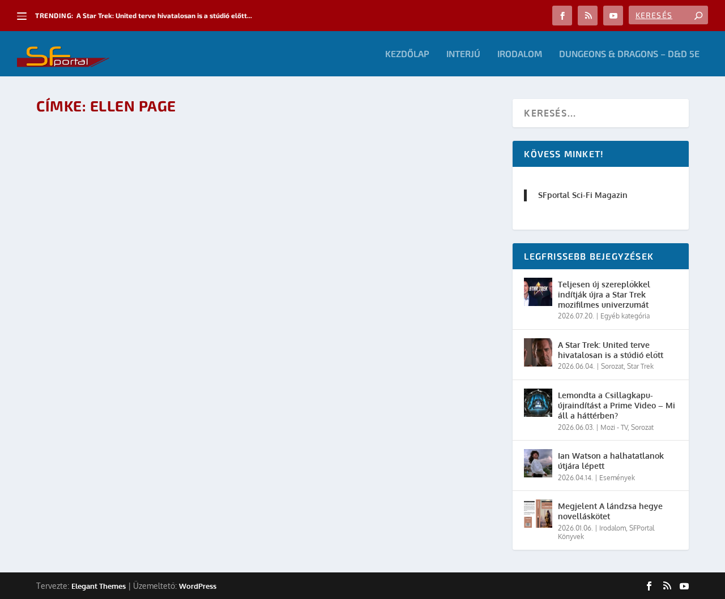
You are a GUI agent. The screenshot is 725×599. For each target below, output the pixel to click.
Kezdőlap (407, 54)
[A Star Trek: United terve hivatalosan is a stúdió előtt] (538, 352)
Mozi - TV (614, 427)
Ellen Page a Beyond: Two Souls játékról (150, 335)
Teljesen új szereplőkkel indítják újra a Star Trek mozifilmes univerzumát (604, 294)
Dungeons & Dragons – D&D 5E (629, 54)
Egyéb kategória (625, 316)
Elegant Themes (98, 586)
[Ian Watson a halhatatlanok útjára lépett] (538, 463)
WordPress (197, 586)
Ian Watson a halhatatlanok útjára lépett (611, 461)
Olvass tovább (87, 385)
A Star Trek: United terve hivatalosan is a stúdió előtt (610, 350)
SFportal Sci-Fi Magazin (583, 195)
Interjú (463, 54)
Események (617, 477)
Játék (148, 354)
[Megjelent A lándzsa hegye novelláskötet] (538, 513)
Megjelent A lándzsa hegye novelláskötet (610, 511)
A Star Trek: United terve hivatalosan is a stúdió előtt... (164, 15)
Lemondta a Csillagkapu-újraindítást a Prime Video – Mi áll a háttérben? (616, 405)
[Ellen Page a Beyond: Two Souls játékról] (211, 220)
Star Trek (640, 366)
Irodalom (519, 54)
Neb (87, 354)
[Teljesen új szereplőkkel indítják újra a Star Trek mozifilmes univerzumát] (538, 292)
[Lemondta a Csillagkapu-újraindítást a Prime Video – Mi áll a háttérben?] (538, 403)
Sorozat (612, 366)
